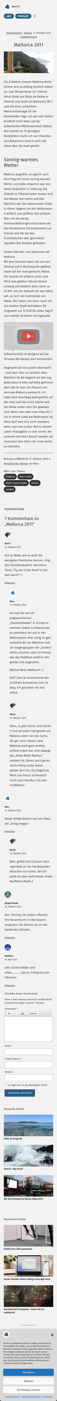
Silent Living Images (16, 483)
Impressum (47, 1397)
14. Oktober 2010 (13, 810)
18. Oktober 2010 (13, 906)
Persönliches (14, 33)
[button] (52, 1334)
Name (8, 1046)
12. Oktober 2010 (13, 547)
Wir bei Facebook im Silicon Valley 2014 (23, 1199)
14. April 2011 (11, 959)
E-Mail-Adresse (13, 1059)
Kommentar (11, 1009)
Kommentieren (28, 37)
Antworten (10, 583)
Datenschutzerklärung (31, 1397)
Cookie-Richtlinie (12, 1397)
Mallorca (10, 476)
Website (9, 1072)
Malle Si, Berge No (13, 1138)
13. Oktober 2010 (18, 605)
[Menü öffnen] (34, 16)
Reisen (28, 33)
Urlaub (35, 483)
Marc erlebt (25, 476)
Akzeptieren (28, 1372)
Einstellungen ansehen (28, 1389)
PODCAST (23, 16)
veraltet (10, 489)
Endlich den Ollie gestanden (18, 1249)
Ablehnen (28, 1381)
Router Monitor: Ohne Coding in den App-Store (27, 1279)
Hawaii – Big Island (13, 1169)
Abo (8, 16)
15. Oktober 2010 (18, 853)
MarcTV (15, 6)
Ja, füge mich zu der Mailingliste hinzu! (27, 1085)
